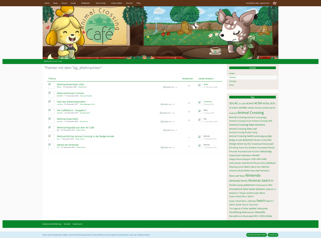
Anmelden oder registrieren (257, 3)
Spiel (245, 189)
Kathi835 (60, 96)
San (58, 139)
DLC (249, 143)
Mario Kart (256, 167)
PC (272, 180)
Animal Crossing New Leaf (243, 128)
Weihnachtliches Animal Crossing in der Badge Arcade (85, 136)
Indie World (247, 163)
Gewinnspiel (235, 155)
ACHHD (250, 103)
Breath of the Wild (262, 140)
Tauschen (253, 204)
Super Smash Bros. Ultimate (242, 201)
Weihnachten (248, 212)
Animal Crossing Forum (240, 121)
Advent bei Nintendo (68, 144)
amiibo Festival (255, 107)
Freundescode (244, 151)
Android (233, 113)
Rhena (59, 87)
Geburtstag (265, 151)
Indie (264, 159)
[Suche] (274, 3)
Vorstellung (235, 212)
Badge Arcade (235, 140)
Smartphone (235, 189)
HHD (253, 159)
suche (250, 192)
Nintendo (253, 175)
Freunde (233, 151)
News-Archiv (80, 130)
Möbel (247, 170)
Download (257, 143)
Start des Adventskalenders (71, 101)
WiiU (262, 216)
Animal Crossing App (257, 117)
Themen (232, 77)
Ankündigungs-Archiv (87, 104)
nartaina (60, 104)
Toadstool (208, 101)
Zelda (269, 216)
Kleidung (233, 167)
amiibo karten (268, 107)
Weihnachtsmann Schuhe (70, 93)
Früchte (255, 151)
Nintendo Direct (238, 180)
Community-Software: (160, 231)
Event (241, 147)
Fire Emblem (251, 147)
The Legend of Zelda (238, 208)
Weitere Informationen (256, 235)
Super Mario (259, 193)
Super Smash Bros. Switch (241, 196)
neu (253, 170)
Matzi (206, 84)
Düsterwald (267, 143)
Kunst (241, 167)
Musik (240, 170)
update (252, 208)
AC (236, 103)
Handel (255, 155)
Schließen (273, 235)
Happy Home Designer (240, 159)
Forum (271, 147)
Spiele (252, 189)
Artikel (232, 73)
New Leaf (234, 175)
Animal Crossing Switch (241, 136)
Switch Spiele (235, 204)
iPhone (256, 163)
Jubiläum (271, 162)
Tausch (245, 204)
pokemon (249, 185)
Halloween (246, 155)
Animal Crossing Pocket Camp (243, 132)
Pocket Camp (236, 185)
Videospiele (262, 208)
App (270, 136)
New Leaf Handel (86, 96)
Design (232, 143)
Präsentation (261, 185)
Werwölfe (260, 212)
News (231, 85)
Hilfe (258, 159)
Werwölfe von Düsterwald (241, 216)
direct (240, 143)
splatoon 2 (271, 189)
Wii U (257, 216)
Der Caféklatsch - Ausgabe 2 (71, 110)
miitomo (233, 170)
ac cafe (242, 103)
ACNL (266, 103)
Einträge (232, 81)
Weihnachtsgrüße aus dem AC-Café (75, 127)
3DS (231, 103)
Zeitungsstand (85, 113)
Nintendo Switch (259, 180)
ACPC (272, 103)
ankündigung (261, 136)
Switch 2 (270, 201)
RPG (270, 185)
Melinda (265, 167)
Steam (243, 193)
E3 (230, 147)
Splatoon (260, 189)
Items (263, 163)
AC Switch (233, 107)
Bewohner (248, 139)
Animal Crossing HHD (262, 121)
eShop (235, 147)
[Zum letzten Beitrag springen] (200, 86)
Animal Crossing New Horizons (247, 124)
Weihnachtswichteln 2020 (70, 84)
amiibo (243, 107)
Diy (245, 143)
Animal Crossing (250, 112)
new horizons (262, 170)
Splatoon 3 (234, 193)
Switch (260, 201)
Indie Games (235, 163)
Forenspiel (262, 147)
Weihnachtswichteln (67, 118)
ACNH (258, 103)
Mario (247, 166)
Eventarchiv (82, 87)
